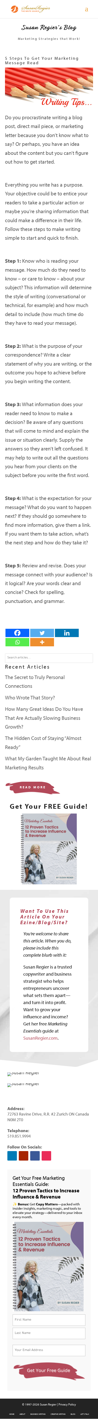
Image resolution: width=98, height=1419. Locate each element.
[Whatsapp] (17, 642)
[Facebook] (17, 633)
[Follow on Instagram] (46, 1156)
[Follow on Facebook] (35, 1156)
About (22, 1414)
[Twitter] (42, 633)
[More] (42, 642)
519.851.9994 (19, 1136)
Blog (73, 1414)
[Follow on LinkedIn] (12, 1156)
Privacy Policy (67, 1404)
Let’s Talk (84, 1414)
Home (11, 1414)
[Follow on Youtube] (23, 1156)
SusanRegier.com (40, 1038)
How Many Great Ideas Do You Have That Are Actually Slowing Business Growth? (44, 718)
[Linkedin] (67, 633)
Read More (33, 787)
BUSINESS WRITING (37, 1414)
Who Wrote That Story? (30, 697)
